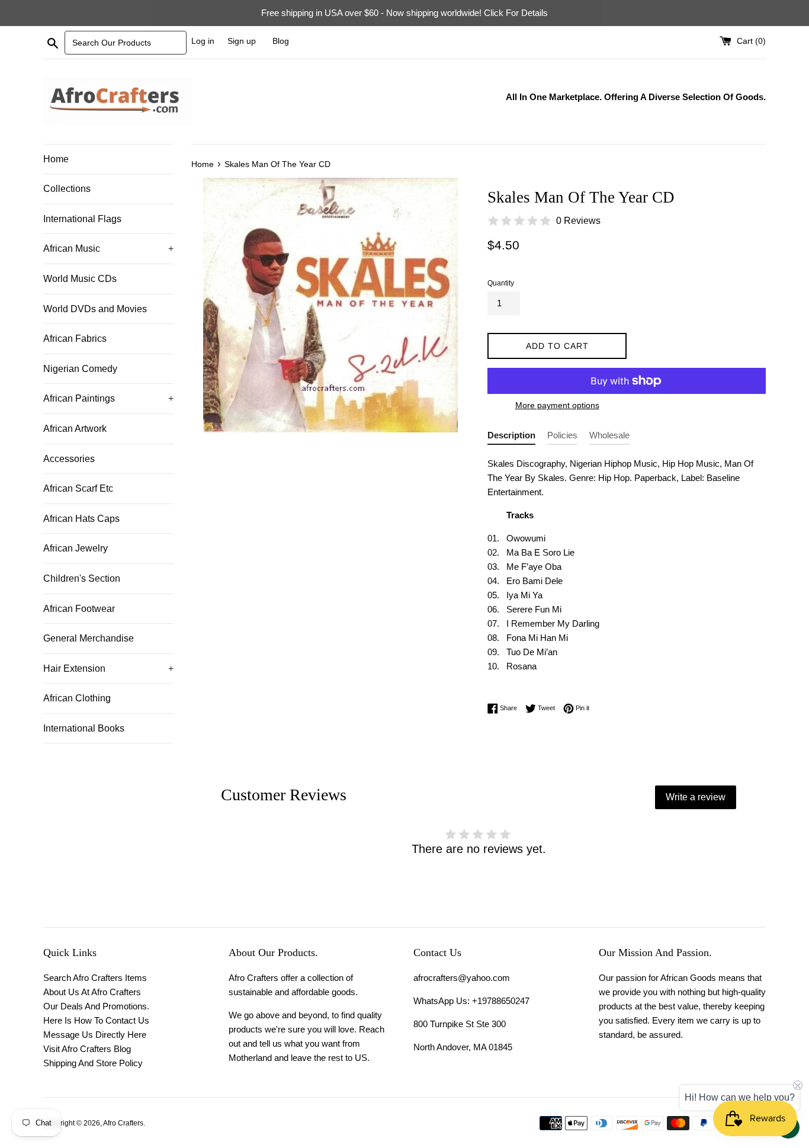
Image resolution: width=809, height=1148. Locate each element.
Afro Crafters (123, 1123)
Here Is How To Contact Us (96, 1020)
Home (56, 159)
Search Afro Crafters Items (95, 978)
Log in (202, 41)
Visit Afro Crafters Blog (87, 1049)
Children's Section (81, 578)
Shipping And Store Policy (93, 1063)
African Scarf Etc (78, 488)
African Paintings (108, 398)
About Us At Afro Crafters (92, 992)
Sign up (241, 41)
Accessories (69, 459)
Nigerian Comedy (80, 369)
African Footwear (79, 609)
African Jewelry (75, 548)
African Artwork (75, 429)
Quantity (500, 283)
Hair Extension (108, 668)
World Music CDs (80, 279)
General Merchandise (88, 638)
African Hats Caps (81, 519)
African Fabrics (75, 339)
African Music (108, 248)
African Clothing (77, 698)
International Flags (82, 219)
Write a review (695, 797)
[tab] (511, 437)
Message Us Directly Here (94, 1035)
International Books (83, 728)
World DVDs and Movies (95, 309)
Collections (67, 189)
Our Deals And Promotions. (96, 1006)
